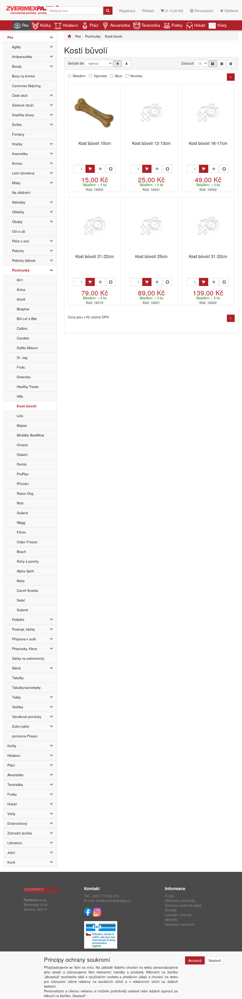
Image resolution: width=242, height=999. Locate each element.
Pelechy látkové (23, 260)
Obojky (17, 221)
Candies (23, 338)
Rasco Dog (25, 493)
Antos (21, 289)
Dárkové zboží (23, 105)
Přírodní (23, 483)
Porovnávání (203, 10)
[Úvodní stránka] (69, 36)
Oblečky (18, 212)
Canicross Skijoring (26, 85)
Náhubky (18, 202)
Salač (21, 600)
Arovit (21, 299)
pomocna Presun (25, 736)
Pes (25, 25)
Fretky (177, 25)
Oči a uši (18, 231)
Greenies (23, 377)
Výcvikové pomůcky (26, 716)
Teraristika (151, 25)
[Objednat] (90, 169)
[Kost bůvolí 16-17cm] (208, 113)
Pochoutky (21, 270)
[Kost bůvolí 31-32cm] (208, 226)
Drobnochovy (17, 823)
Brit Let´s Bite (27, 318)
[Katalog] (213, 63)
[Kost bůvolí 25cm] (151, 226)
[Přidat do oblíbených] (100, 169)
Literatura (14, 842)
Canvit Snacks (27, 590)
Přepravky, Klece (24, 648)
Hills (20, 396)
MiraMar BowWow (30, 435)
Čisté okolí (20, 95)
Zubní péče (20, 726)
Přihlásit (148, 10)
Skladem (79, 75)
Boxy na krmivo (23, 76)
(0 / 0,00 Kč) (173, 10)
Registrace (127, 10)
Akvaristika (120, 25)
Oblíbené (231, 10)
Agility (16, 47)
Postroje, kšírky (23, 629)
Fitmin (21, 532)
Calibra (22, 328)
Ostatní (22, 454)
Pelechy (18, 250)
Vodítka (17, 707)
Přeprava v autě (24, 639)
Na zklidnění (21, 192)
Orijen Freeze (27, 542)
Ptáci (94, 25)
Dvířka (17, 124)
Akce (118, 75)
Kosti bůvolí (26, 406)
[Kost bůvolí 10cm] (94, 113)
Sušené (22, 512)
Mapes (22, 425)
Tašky (16, 697)
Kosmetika (20, 153)
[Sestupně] (126, 63)
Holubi (199, 25)
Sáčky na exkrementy (28, 658)
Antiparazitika (22, 56)
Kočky (45, 25)
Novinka (136, 75)
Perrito (22, 464)
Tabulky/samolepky (26, 687)
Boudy (17, 66)
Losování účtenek (178, 914)
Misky (16, 182)
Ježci (11, 852)
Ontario (22, 444)
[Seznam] (222, 63)
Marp (21, 580)
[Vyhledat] (107, 11)
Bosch (21, 551)
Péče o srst (20, 241)
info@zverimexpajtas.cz (113, 900)
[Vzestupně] (117, 63)
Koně (11, 862)
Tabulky (18, 677)
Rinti (20, 503)
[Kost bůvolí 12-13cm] (151, 113)
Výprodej (100, 75)
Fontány (18, 134)
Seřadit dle (76, 63)
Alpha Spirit (25, 571)
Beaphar (23, 309)
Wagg (21, 522)
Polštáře (18, 619)
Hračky (17, 144)
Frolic (21, 367)
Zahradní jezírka (19, 833)
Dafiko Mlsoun (27, 347)
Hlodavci (70, 25)
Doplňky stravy (23, 114)
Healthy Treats (28, 386)
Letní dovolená (23, 173)
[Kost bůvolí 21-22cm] (94, 226)
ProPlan (23, 474)
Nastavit (215, 960)
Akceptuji (195, 960)
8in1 (20, 279)
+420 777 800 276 (105, 895)
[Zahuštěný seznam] (231, 63)
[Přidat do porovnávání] (111, 169)
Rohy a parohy (28, 561)
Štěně (16, 668)
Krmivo (17, 163)
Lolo (20, 415)
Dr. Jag (22, 357)
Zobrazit (187, 63)
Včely (222, 25)
